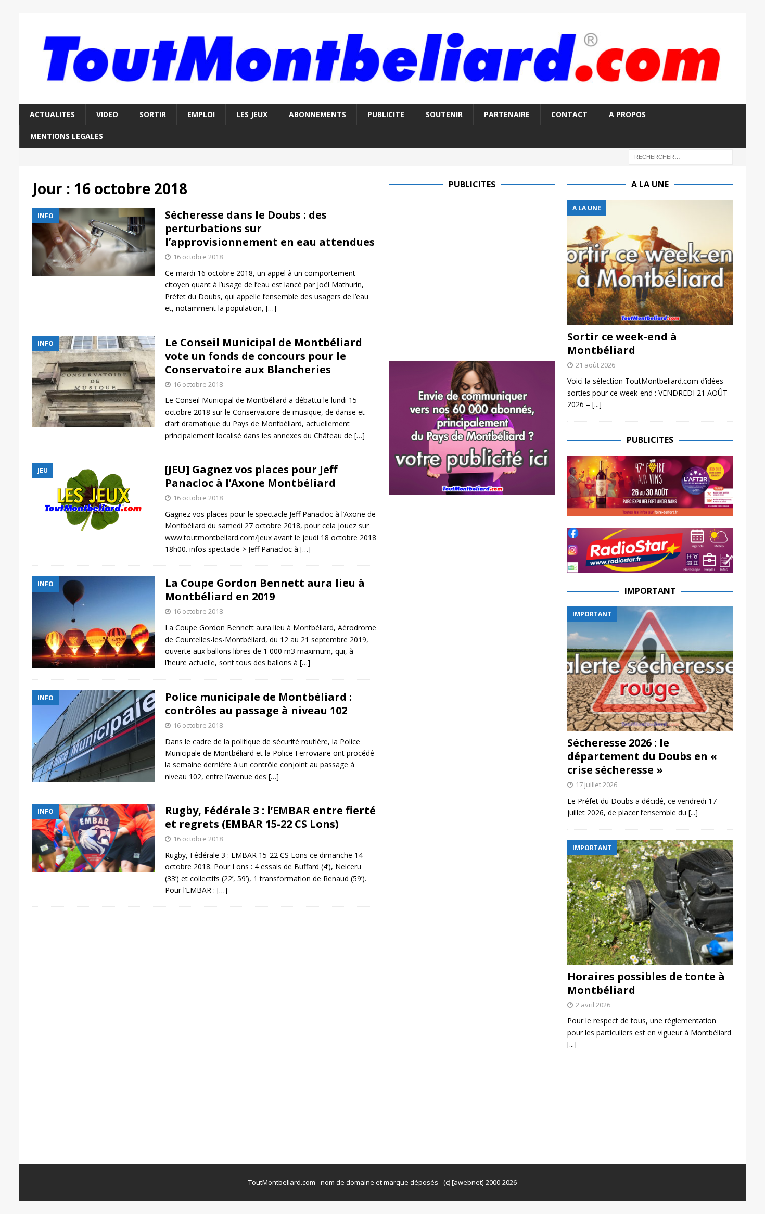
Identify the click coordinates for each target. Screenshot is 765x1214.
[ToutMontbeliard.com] (382, 98)
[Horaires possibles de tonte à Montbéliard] (650, 902)
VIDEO (107, 114)
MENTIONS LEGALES (66, 136)
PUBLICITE (385, 114)
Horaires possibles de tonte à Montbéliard (646, 983)
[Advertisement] (476, 273)
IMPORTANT (650, 591)
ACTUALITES (52, 114)
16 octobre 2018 (198, 256)
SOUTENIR (444, 114)
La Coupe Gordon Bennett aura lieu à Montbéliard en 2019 (265, 589)
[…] (271, 308)
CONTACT (569, 114)
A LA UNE (650, 184)
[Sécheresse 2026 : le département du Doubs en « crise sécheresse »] (650, 668)
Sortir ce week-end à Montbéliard (622, 343)
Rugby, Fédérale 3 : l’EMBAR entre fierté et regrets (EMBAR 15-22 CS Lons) (270, 817)
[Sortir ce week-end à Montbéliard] (650, 262)
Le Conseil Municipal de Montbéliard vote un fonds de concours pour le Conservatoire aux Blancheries (263, 355)
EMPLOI (201, 114)
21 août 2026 (595, 365)
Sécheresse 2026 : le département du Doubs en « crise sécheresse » (642, 756)
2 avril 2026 (593, 1004)
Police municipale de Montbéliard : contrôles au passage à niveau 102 (258, 703)
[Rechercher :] (681, 156)
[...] (597, 404)
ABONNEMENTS (317, 114)
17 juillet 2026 (596, 784)
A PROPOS (627, 114)
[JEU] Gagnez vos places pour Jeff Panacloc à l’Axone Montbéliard (251, 476)
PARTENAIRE (507, 114)
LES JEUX (251, 114)
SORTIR (152, 114)
